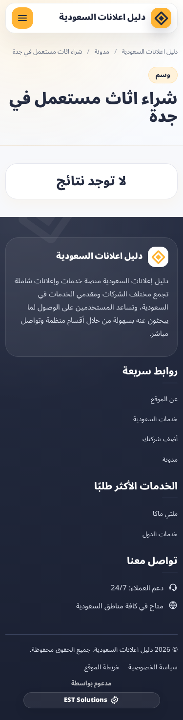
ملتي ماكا (165, 513)
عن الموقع (164, 399)
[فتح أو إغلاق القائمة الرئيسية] (22, 18)
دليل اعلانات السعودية (102, 17)
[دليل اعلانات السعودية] (161, 18)
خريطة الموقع (102, 667)
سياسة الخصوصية (153, 667)
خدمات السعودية (155, 419)
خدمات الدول (160, 534)
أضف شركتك (160, 439)
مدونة (102, 52)
